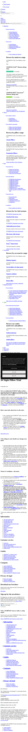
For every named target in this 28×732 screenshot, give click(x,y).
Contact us (5, 543)
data (24, 359)
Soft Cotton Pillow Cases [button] (15, 297)
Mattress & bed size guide (9, 555)
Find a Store (6, 349)
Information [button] (7, 622)
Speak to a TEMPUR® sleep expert (14, 642)
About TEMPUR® (10, 671)
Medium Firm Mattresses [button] (14, 47)
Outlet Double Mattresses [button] (15, 309)
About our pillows (10, 162)
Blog (4, 1)
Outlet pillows (10, 339)
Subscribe (3, 606)
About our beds (9, 248)
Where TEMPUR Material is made (11, 572)
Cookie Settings (7, 727)
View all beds (17, 248)
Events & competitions (8, 534)
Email (2, 603)
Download (3, 591)
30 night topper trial (7, 522)
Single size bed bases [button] (14, 169)
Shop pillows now (5, 433)
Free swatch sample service (9, 544)
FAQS (4, 532)
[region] (14, 366)
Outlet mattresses (11, 333)
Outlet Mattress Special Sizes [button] (15, 314)
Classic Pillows (10, 140)
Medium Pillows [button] (13, 119)
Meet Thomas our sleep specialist (10, 559)
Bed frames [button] (11, 198)
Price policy (6, 526)
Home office (9, 280)
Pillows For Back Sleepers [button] (15, 128)
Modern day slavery (7, 571)
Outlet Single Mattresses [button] (14, 308)
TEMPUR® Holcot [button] (13, 182)
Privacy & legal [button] (9, 681)
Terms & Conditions (11, 685)
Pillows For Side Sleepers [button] (15, 129)
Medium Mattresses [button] (13, 45)
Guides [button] (6, 657)
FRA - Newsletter (6, 605)
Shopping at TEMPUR (9, 535)
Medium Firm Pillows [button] (14, 121)
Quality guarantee (7, 530)
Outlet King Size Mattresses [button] (15, 310)
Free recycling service (8, 545)
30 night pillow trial (7, 521)
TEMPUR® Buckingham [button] (15, 179)
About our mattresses (11, 111)
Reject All (14, 375)
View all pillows (18, 162)
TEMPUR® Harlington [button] (14, 185)
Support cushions (11, 274)
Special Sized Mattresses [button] (14, 38)
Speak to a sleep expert (8, 537)
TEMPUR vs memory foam (10, 554)
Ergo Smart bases (12, 243)
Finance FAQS (6, 525)
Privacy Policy (19, 601)
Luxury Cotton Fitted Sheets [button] (15, 295)
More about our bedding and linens (14, 301)
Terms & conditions (7, 580)
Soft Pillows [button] (12, 118)
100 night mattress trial (8, 519)
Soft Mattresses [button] (12, 44)
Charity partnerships (8, 569)
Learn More (14, 84)
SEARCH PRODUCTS (6, 23)
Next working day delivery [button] (15, 54)
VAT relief (5, 531)
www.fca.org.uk (4, 720)
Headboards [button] (12, 202)
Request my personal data (9, 581)
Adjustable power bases (13, 226)
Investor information (8, 567)
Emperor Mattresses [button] (13, 37)
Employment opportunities (9, 568)
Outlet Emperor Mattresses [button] (15, 313)
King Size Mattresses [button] (14, 34)
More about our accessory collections (14, 283)
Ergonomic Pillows (11, 153)
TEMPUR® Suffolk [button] (13, 180)
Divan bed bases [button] (13, 197)
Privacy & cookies (7, 578)
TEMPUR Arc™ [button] (13, 187)
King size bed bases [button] (13, 172)
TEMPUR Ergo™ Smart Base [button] (16, 188)
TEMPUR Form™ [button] (13, 184)
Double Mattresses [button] (13, 33)
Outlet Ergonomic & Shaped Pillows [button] (17, 320)
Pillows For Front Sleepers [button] (15, 127)
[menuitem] (18, 32)
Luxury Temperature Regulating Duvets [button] (18, 290)
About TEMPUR (7, 566)
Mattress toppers (11, 260)
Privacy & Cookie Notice (12, 364)
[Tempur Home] (3, 9)
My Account (6, 7)
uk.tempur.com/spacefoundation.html (11, 695)
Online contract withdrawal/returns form (12, 546)
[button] (5, 26)
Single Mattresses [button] (13, 32)
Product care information (9, 558)
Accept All (14, 372)
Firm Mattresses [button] (12, 48)
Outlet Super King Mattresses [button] (16, 312)
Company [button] (7, 668)
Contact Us (6, 350)
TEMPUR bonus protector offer (11, 523)
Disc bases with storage (13, 234)
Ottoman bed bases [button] (13, 199)
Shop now (8, 84)
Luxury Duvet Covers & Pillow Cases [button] (17, 292)
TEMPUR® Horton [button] (13, 183)
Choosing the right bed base (9, 557)
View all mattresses (20, 111)
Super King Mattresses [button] (14, 36)
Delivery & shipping (8, 527)
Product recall (6, 548)
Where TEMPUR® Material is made (14, 677)
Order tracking (6, 4)
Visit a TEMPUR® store (6, 618)
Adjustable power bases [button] (14, 200)
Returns (5, 529)
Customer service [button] (9, 646)
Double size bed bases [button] (14, 170)
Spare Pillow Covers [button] (14, 298)
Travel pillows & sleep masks (14, 267)
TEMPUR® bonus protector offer (14, 628)
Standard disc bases (12, 217)
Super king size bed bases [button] (15, 173)
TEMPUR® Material (11, 660)
